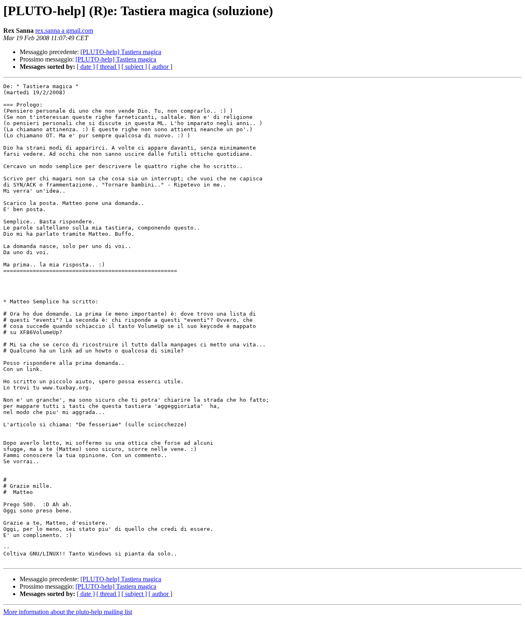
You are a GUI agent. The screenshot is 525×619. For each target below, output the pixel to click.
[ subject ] (134, 66)
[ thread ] (108, 66)
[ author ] (160, 66)
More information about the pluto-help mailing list (67, 611)
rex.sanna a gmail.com (64, 30)
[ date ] (86, 66)
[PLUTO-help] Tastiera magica (120, 51)
